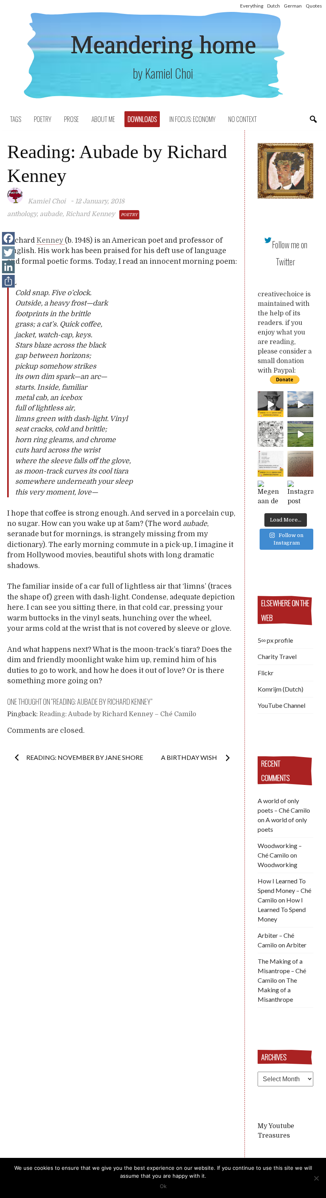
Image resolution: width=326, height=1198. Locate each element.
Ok (163, 1186)
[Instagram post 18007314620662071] (300, 493)
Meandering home (163, 44)
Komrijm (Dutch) (280, 689)
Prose (71, 119)
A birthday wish (189, 757)
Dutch (273, 6)
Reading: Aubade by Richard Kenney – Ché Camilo (117, 714)
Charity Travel (277, 656)
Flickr (266, 672)
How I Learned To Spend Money (282, 909)
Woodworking (277, 864)
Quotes (314, 6)
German (293, 6)
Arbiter (296, 945)
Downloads (142, 119)
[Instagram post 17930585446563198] (300, 464)
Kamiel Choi (47, 201)
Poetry (42, 119)
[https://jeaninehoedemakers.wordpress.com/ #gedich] (270, 464)
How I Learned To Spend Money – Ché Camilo (284, 890)
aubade (51, 214)
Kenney (51, 240)
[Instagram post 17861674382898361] (270, 434)
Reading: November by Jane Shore (84, 757)
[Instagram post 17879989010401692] (300, 434)
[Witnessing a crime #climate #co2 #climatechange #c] (300, 404)
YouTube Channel (281, 705)
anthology (22, 214)
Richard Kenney (90, 214)
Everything (251, 6)
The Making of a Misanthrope (277, 989)
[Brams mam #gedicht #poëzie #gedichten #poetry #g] (270, 404)
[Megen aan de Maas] (270, 493)
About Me (103, 119)
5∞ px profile (275, 640)
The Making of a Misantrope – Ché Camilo (282, 970)
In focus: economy (192, 119)
